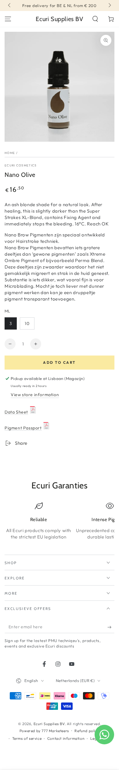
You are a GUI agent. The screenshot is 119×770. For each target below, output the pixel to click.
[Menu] (8, 19)
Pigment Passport (23, 428)
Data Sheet (16, 412)
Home (10, 153)
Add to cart (59, 362)
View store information (35, 394)
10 (27, 323)
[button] (95, 19)
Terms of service (27, 738)
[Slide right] (109, 5)
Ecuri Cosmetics (21, 165)
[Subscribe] (110, 627)
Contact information (66, 738)
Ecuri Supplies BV (49, 723)
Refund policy (86, 730)
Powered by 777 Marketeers (44, 730)
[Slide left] (10, 5)
